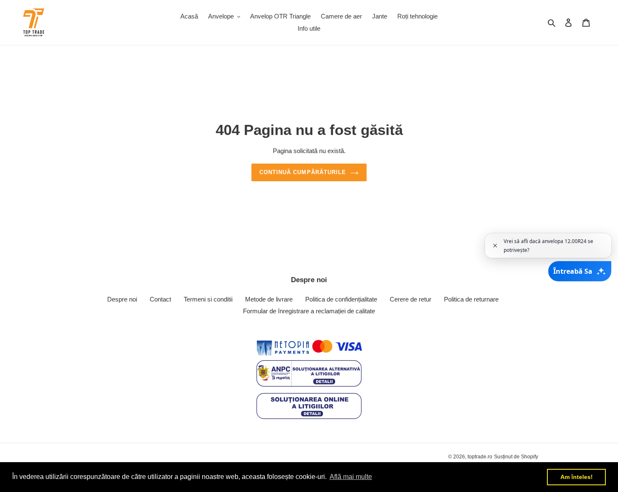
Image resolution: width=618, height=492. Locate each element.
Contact (160, 299)
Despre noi (122, 299)
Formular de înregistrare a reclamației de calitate (309, 311)
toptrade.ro (479, 457)
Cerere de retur (410, 299)
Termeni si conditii (208, 299)
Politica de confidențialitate (341, 299)
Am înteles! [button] (576, 476)
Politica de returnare (471, 299)
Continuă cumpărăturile (302, 172)
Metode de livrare (269, 299)
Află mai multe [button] (351, 476)
